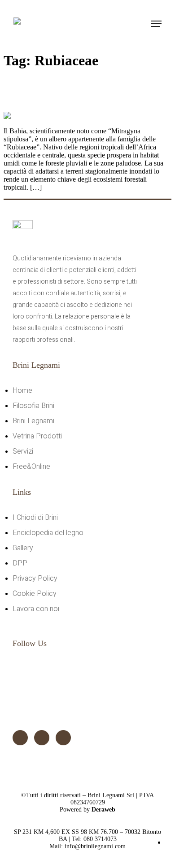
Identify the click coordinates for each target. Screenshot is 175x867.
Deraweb (103, 809)
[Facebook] (20, 737)
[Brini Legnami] (36, 25)
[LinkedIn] (63, 737)
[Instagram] (41, 737)
